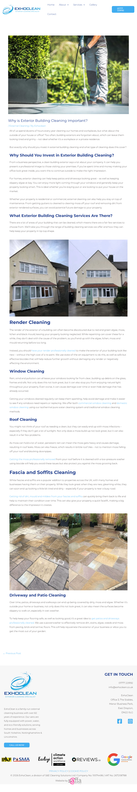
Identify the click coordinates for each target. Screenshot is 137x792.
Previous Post (12, 653)
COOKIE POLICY (79, 771)
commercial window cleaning (94, 403)
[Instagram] (130, 721)
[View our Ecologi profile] (51, 759)
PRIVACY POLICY (58, 771)
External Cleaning (19, 125)
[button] (67, 4)
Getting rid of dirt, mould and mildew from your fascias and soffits (45, 496)
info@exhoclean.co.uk (121, 687)
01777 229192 (126, 683)
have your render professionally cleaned (53, 350)
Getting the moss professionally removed (32, 459)
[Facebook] (119, 721)
